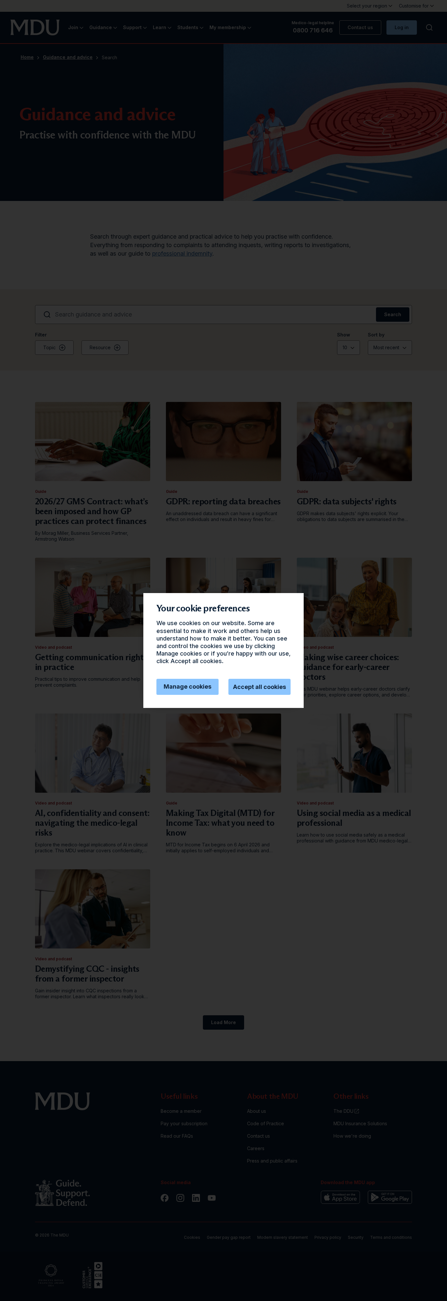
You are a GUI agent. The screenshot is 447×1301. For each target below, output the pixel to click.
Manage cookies (187, 686)
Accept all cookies (259, 686)
